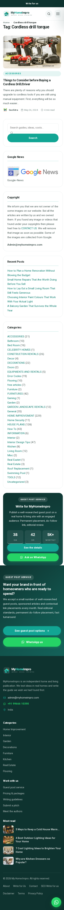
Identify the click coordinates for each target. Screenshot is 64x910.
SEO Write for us (50, 886)
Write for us (32, 3)
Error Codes (14, 376)
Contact (33, 886)
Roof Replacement (18, 468)
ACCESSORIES (13, 73)
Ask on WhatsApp (35, 557)
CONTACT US (29, 228)
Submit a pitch (11, 805)
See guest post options (30, 630)
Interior (11, 437)
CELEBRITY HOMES (19, 349)
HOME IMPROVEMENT (20, 415)
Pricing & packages (13, 793)
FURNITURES (15, 393)
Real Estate (14, 464)
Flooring (12, 380)
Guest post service (13, 787)
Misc (10, 455)
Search (33, 137)
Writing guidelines (13, 799)
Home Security (15, 420)
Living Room (14, 451)
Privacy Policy (35, 893)
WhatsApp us (34, 642)
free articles (14, 384)
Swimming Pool (16, 473)
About (6, 886)
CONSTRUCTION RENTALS (23, 354)
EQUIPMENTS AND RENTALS (24, 371)
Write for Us (19, 886)
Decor (11, 358)
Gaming (11, 398)
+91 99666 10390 (18, 703)
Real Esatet (14, 459)
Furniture (12, 389)
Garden (11, 402)
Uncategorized (16, 481)
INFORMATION (16, 433)
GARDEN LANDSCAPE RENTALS (26, 407)
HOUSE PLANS (16, 424)
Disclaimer (8, 893)
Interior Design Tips (18, 442)
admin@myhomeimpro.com (23, 697)
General (11, 411)
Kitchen (11, 446)
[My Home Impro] (23, 13)
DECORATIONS (16, 362)
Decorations (10, 747)
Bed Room (13, 345)
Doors (11, 367)
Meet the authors (12, 811)
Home (6, 22)
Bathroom (13, 341)
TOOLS (11, 477)
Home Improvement (14, 729)
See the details (33, 547)
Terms (21, 893)
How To (11, 429)
